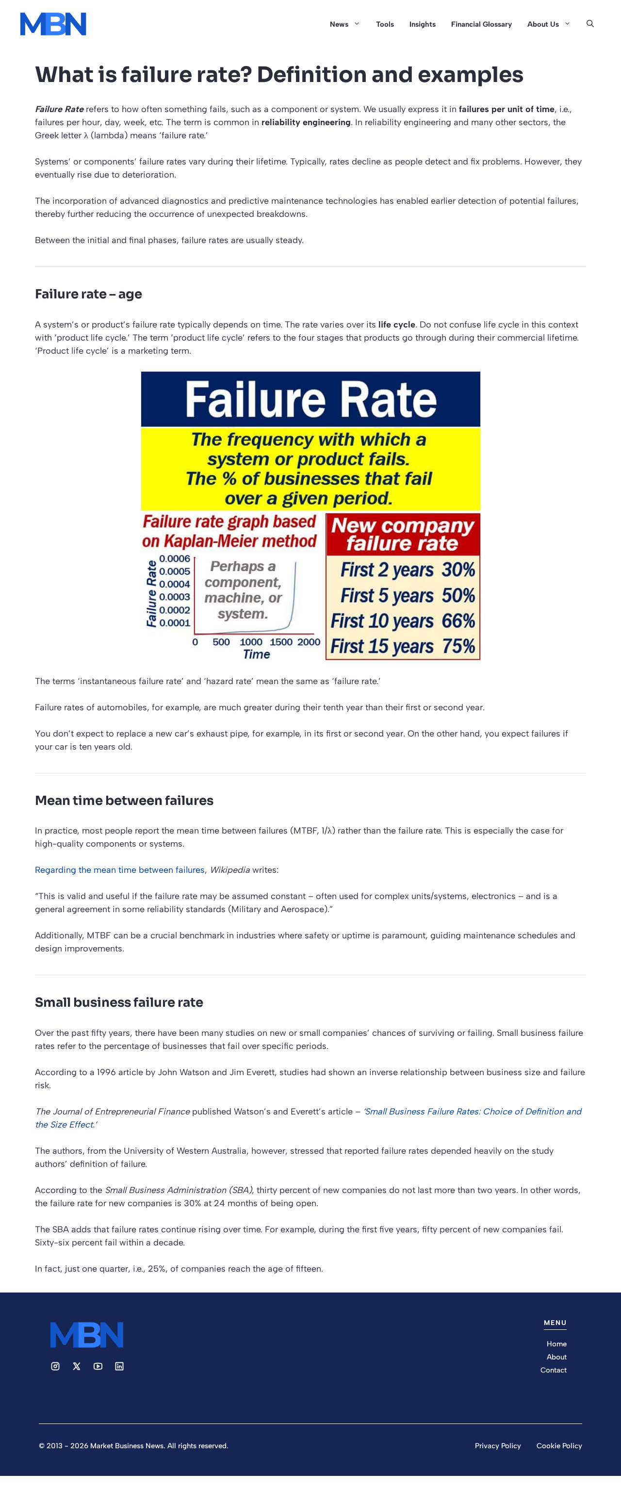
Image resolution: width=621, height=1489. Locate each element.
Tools (385, 24)
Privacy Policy (498, 1445)
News (339, 24)
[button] (590, 24)
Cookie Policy (559, 1445)
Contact (553, 1370)
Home (557, 1344)
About (557, 1357)
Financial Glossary (481, 24)
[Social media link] (55, 1366)
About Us (543, 24)
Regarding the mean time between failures (120, 870)
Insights (422, 24)
